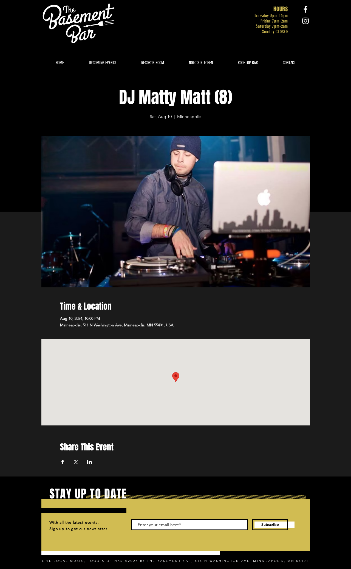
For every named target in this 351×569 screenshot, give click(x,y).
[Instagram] (305, 20)
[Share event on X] (76, 462)
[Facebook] (305, 9)
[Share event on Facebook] (62, 462)
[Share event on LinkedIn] (89, 462)
